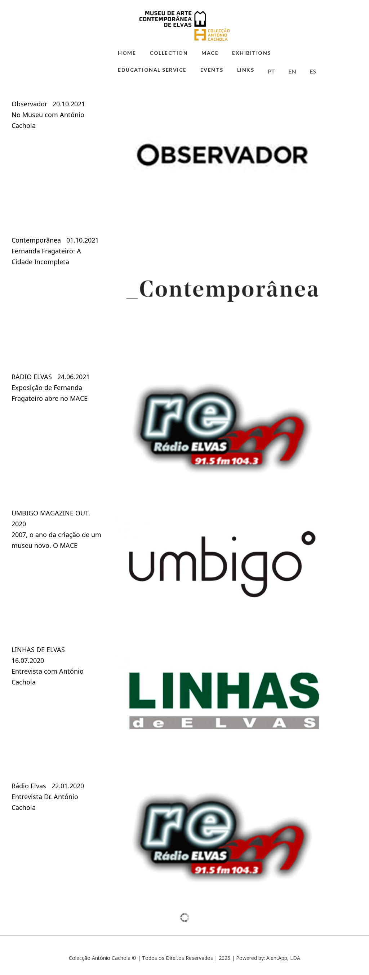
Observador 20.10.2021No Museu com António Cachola (48, 114)
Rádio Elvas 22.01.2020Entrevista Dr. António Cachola (48, 796)
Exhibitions (251, 53)
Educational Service (152, 70)
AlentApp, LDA (283, 957)
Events (211, 70)
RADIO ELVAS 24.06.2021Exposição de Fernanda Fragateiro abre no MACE (51, 387)
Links (245, 70)
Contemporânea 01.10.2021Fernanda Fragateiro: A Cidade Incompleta (55, 251)
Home (127, 53)
